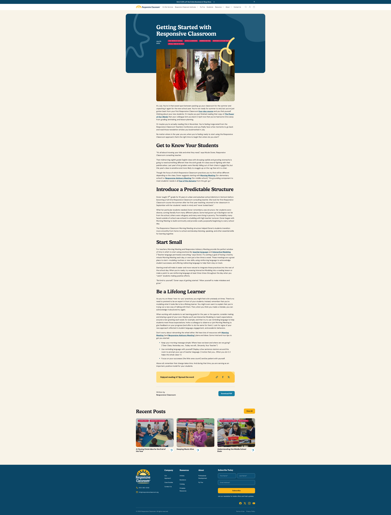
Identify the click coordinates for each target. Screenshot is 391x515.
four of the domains (187, 181)
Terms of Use (240, 511)
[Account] (250, 7)
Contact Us (237, 7)
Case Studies (168, 482)
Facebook (240, 503)
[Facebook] (223, 377)
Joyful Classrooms (191, 40)
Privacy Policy (250, 511)
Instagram (249, 503)
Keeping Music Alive (195, 435)
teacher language (200, 252)
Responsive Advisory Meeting (178, 178)
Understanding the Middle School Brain (236, 435)
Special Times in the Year (176, 44)
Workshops (180, 22)
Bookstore (210, 7)
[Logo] (148, 7)
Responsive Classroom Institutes (185, 7)
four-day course (206, 111)
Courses (179, 25)
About (228, 7)
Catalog (182, 484)
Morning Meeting (205, 40)
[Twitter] (229, 377)
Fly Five (202, 7)
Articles (182, 476)
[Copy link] (217, 377)
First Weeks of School (175, 40)
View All (249, 411)
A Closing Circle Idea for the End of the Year (155, 435)
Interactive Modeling (221, 252)
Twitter (245, 503)
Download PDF (226, 393)
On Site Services (167, 7)
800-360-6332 (144, 488)
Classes (179, 28)
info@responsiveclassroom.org (149, 492)
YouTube (254, 503)
